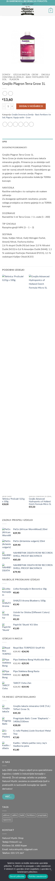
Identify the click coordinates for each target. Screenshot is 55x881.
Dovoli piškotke (17, 876)
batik (22, 815)
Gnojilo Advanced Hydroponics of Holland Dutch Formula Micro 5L (40, 501)
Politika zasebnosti (38, 876)
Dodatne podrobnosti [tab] (14, 147)
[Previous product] (10, 93)
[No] (51, 871)
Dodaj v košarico (31, 106)
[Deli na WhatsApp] (4, 124)
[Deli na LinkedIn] (31, 124)
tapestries (7, 820)
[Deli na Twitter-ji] (15, 124)
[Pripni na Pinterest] (26, 124)
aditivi (14, 815)
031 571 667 (28, 4)
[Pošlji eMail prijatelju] (20, 124)
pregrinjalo (42, 815)
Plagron (14, 80)
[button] (4, 10)
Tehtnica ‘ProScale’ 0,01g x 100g (13, 500)
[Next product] (4, 93)
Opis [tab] (4, 142)
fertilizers (31, 815)
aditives (6, 815)
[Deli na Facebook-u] (10, 124)
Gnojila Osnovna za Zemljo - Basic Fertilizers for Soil (26, 77)
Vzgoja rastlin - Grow (25, 75)
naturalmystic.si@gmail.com (23, 849)
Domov (6, 75)
